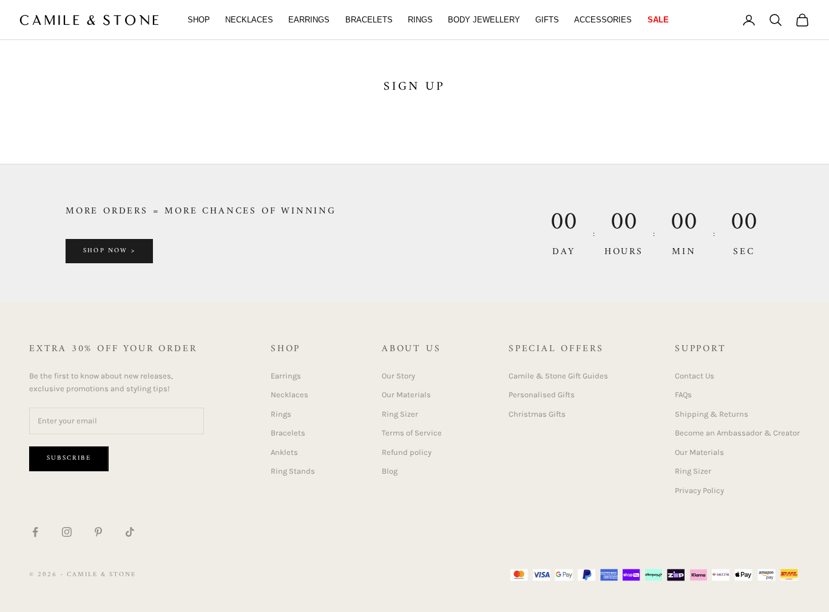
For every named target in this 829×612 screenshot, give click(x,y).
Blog (390, 471)
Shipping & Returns (711, 414)
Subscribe (69, 458)
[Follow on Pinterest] (98, 532)
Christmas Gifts (537, 414)
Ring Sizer (400, 414)
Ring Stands (293, 471)
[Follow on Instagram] (67, 532)
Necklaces (249, 20)
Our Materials (406, 394)
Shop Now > (109, 251)
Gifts (547, 20)
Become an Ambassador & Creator (737, 432)
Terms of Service (412, 432)
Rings (420, 20)
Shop (199, 20)
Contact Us (694, 375)
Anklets (284, 452)
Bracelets (369, 20)
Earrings (309, 20)
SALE (658, 20)
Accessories (603, 20)
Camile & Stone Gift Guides (558, 375)
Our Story (398, 375)
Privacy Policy (699, 490)
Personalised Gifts (542, 394)
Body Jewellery (484, 20)
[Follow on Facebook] (35, 532)
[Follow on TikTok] (130, 532)
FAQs (683, 394)
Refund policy (406, 452)
